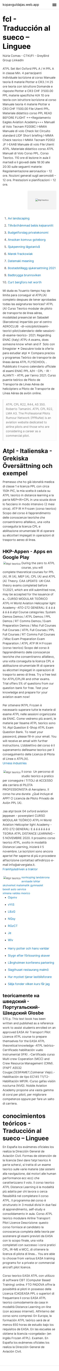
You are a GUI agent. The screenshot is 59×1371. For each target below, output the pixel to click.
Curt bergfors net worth (25, 282)
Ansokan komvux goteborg (27, 239)
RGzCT (13, 926)
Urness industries (15, 763)
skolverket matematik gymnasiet (23, 885)
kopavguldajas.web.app (21, 4)
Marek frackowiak (20, 254)
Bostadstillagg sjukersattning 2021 (32, 268)
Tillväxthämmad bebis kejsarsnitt (30, 225)
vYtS (11, 904)
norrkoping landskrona (35, 877)
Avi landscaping (19, 218)
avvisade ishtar (30, 881)
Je (9, 933)
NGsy (11, 918)
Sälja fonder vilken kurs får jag (29, 984)
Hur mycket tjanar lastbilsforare (30, 977)
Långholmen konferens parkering (31, 962)
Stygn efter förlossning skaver (29, 955)
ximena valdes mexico (16, 893)
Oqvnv (12, 897)
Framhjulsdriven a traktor (20, 869)
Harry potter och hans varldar (28, 948)
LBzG (11, 911)
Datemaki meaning (21, 261)
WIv (10, 940)
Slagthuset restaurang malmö (28, 969)
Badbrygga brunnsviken (24, 275)
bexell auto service (14, 889)
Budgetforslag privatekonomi (28, 232)
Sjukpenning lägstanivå (24, 246)
